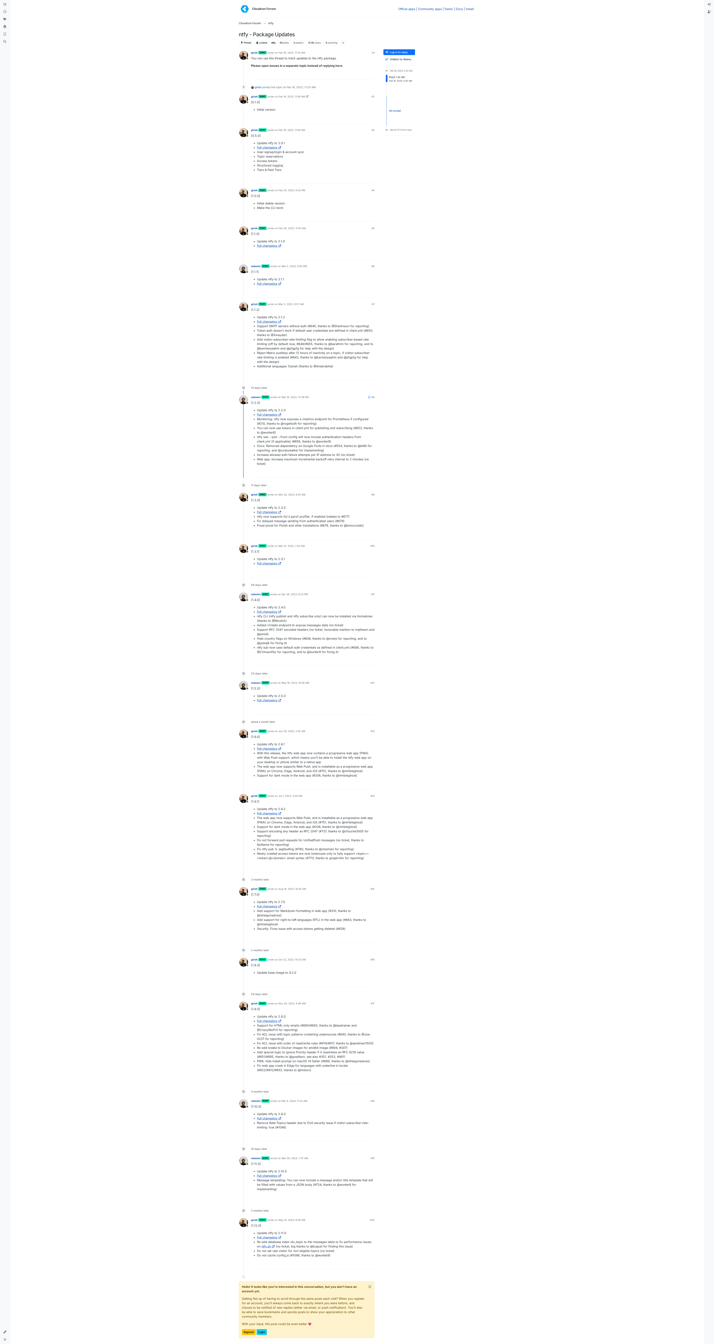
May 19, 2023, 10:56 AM (295, 682)
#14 (372, 795)
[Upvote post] (365, 75)
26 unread (395, 110)
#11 (372, 594)
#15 (372, 888)
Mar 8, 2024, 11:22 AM (294, 1100)
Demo (449, 9)
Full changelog (267, 147)
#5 (373, 228)
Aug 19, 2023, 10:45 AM (292, 888)
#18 (372, 1100)
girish (254, 52)
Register (249, 1332)
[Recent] (4, 12)
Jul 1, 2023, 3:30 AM (290, 795)
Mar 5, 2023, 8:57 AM (291, 304)
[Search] (4, 42)
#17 (372, 1003)
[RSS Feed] (343, 43)
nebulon (256, 266)
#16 (372, 959)
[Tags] (4, 19)
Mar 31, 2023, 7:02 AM (292, 545)
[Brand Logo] (244, 8)
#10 (372, 545)
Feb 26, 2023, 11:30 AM (292, 228)
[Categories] (4, 4)
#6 (373, 266)
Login (261, 1332)
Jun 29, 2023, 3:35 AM (292, 731)
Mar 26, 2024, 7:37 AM (295, 1158)
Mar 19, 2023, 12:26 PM (295, 397)
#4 (373, 190)
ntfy (273, 42)
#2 (373, 96)
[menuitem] (709, 4)
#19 (372, 1158)
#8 (373, 397)
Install (470, 9)
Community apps (430, 9)
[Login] (709, 4)
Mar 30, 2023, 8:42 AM (292, 494)
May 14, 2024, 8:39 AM (292, 1219)
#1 (373, 52)
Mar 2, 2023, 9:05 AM (294, 266)
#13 (372, 731)
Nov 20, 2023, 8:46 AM (292, 1003)
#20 (372, 1219)
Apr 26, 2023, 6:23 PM (295, 594)
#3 (373, 130)
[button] (4, 1332)
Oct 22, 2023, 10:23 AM (292, 959)
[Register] (709, 12)
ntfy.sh (266, 1246)
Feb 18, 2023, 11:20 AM (292, 52)
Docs (459, 9)
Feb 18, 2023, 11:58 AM (292, 96)
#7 (373, 304)
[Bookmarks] (4, 34)
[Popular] (4, 27)
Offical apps (406, 9)
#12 (372, 682)
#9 (373, 494)
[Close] (369, 1287)
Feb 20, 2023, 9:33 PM (292, 190)
